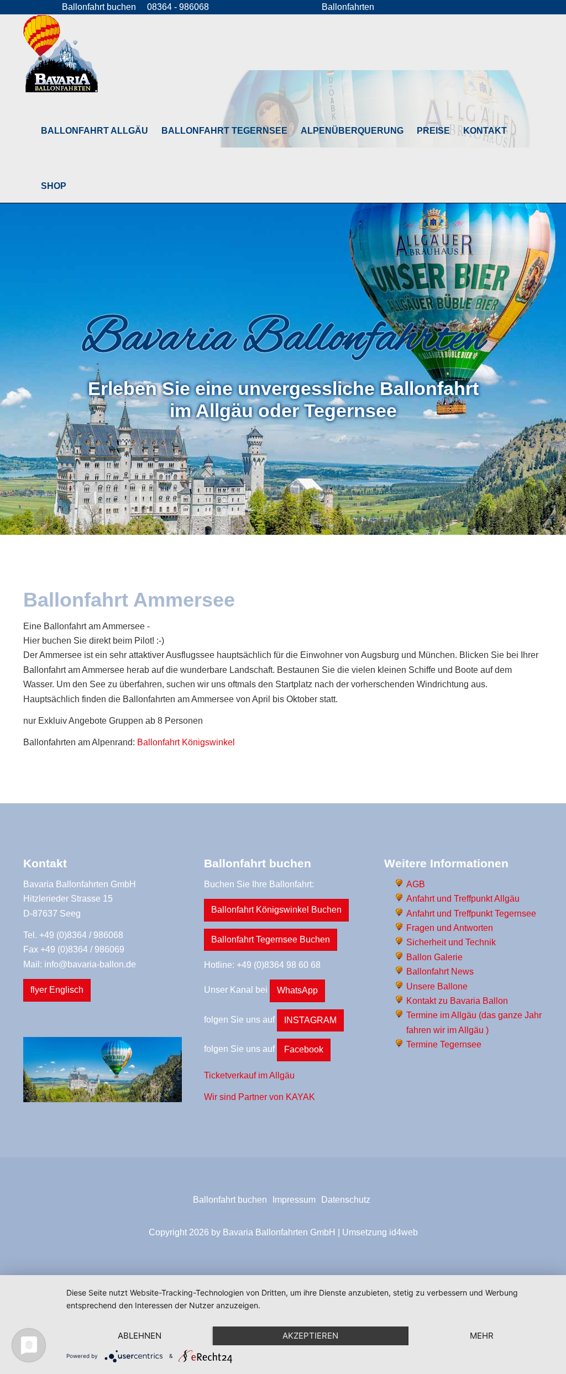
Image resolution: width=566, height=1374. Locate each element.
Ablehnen (139, 1335)
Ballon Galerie (434, 957)
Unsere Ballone (437, 986)
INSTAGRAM (310, 1020)
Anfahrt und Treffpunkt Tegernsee (471, 913)
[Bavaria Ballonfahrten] (60, 53)
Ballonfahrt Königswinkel (186, 742)
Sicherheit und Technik (451, 942)
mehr (482, 1335)
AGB (415, 884)
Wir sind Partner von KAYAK (259, 1097)
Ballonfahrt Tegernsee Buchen (270, 939)
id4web (403, 1232)
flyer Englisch (56, 989)
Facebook (303, 1049)
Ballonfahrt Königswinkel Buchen (276, 909)
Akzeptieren (310, 1335)
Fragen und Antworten (449, 928)
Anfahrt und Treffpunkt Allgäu (463, 898)
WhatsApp (297, 990)
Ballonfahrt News (440, 971)
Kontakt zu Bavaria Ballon (457, 1001)
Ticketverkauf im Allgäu (249, 1075)
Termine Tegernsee (443, 1044)
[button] (94, 131)
